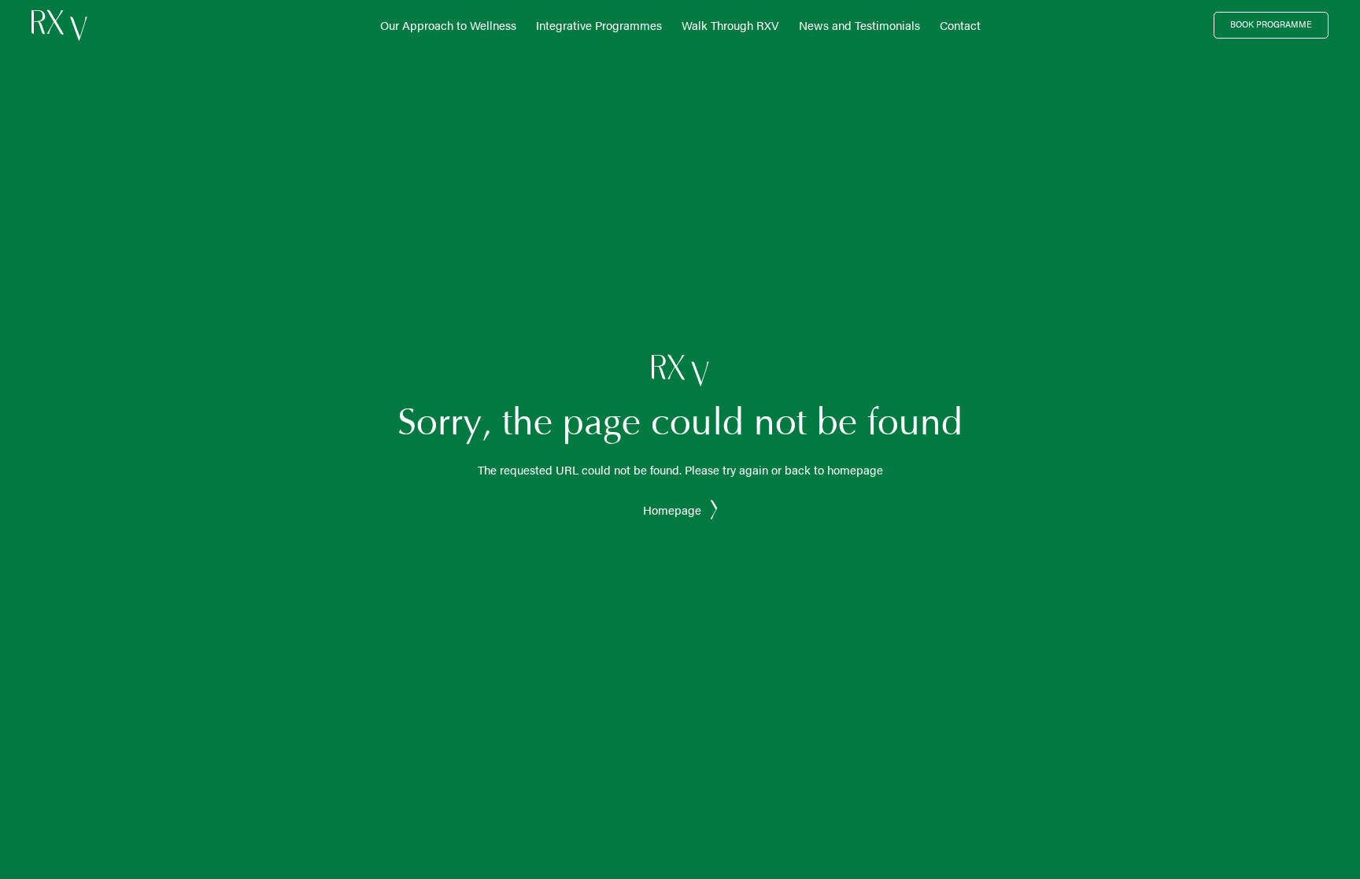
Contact (960, 25)
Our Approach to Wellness (448, 25)
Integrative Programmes (599, 25)
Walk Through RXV (730, 25)
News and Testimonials (859, 25)
